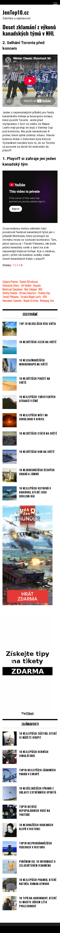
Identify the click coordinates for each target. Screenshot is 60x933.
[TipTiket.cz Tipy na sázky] (27, 714)
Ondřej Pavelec (10, 293)
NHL (40, 289)
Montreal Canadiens (12, 289)
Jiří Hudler (26, 285)
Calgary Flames (10, 282)
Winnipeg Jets (47, 301)
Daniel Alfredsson (29, 282)
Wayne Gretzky (30, 301)
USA (45, 297)
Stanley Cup (44, 293)
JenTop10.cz (15, 12)
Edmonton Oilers (10, 285)
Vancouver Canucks (12, 301)
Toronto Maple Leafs (30, 297)
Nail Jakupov (30, 289)
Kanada (37, 285)
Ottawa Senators (27, 293)
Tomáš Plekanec (10, 297)
